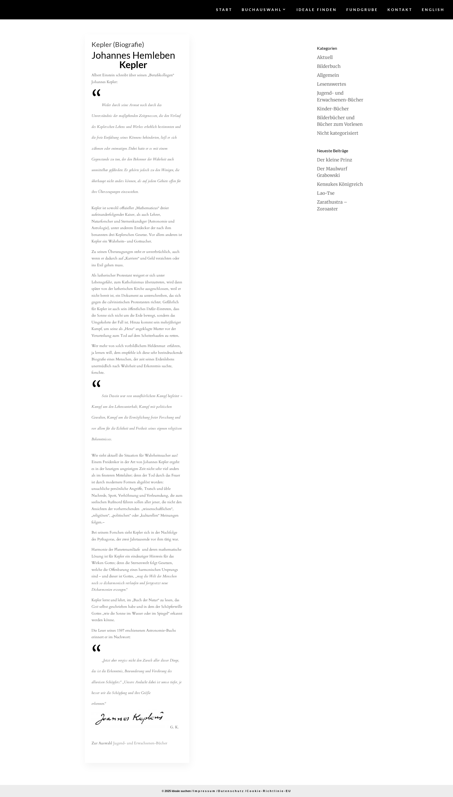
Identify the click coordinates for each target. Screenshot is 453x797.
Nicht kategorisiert (337, 133)
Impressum (204, 791)
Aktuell (325, 57)
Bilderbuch (329, 66)
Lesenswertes (331, 84)
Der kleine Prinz (334, 160)
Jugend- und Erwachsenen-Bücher (140, 743)
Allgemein (328, 75)
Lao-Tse (326, 193)
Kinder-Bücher (333, 109)
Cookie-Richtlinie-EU (269, 791)
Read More (102, 753)
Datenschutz (231, 791)
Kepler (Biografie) (117, 44)
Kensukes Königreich (340, 184)
